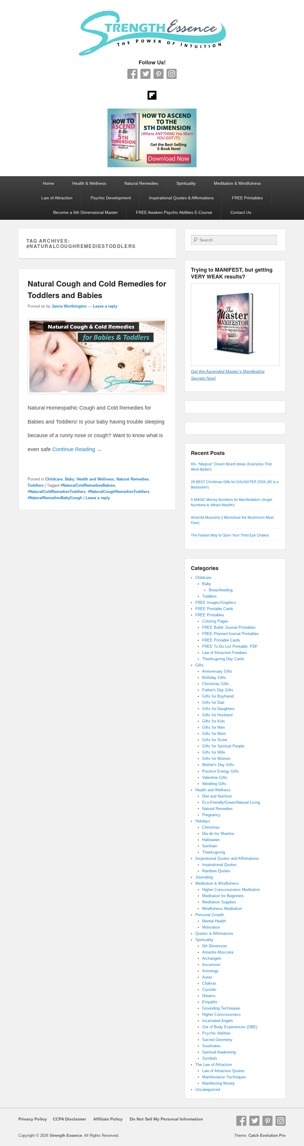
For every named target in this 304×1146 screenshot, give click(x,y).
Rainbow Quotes (216, 871)
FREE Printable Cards (214, 609)
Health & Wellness (89, 183)
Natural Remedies (141, 183)
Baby (69, 479)
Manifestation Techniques (224, 1077)
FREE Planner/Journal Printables (230, 633)
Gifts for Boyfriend (218, 696)
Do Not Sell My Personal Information (163, 1119)
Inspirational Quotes (219, 864)
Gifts (199, 665)
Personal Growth (209, 915)
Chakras (209, 983)
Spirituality (186, 183)
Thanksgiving (213, 852)
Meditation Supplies (219, 902)
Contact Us (240, 212)
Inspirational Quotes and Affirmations (227, 858)
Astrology (210, 971)
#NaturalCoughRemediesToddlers (118, 491)
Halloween (211, 840)
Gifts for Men (213, 727)
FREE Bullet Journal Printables (229, 627)
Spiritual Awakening (219, 1052)
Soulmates (211, 1046)
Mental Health (214, 921)
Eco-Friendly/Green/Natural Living (231, 802)
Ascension (211, 964)
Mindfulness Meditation (222, 908)
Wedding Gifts (214, 783)
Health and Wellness (95, 479)
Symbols (209, 1058)
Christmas (211, 827)
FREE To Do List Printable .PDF (230, 646)
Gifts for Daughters (218, 708)
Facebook (132, 74)
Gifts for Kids (213, 721)
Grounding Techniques (221, 1008)
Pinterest (158, 74)
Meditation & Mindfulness (237, 183)
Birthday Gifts (214, 677)
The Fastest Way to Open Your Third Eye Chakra (230, 534)
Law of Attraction (56, 197)
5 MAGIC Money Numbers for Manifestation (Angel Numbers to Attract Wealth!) (231, 502)
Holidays (202, 821)
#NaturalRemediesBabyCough (55, 498)
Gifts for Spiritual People (223, 746)
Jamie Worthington (69, 306)
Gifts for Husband (217, 715)
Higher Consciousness (221, 1014)
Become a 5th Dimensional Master (85, 212)
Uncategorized (207, 1089)
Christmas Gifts (215, 684)
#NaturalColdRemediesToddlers (57, 491)
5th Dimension (214, 946)
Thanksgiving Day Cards (223, 659)
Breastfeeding (220, 590)
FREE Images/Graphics (215, 602)
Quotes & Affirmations (214, 933)
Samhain (209, 846)
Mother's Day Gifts (218, 765)
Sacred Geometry (217, 1039)
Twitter (145, 74)
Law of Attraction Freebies (224, 652)
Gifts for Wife (213, 752)
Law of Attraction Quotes (223, 1071)
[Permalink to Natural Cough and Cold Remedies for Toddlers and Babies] (97, 396)
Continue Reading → (77, 449)
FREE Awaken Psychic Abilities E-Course (174, 212)
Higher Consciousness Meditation (231, 889)
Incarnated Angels (217, 1020)
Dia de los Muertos (218, 833)
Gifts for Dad (213, 702)
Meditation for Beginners (223, 896)
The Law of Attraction (213, 1064)
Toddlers (36, 485)
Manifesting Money (218, 1083)
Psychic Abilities (216, 1033)
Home (48, 183)
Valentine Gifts (214, 777)
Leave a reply (105, 306)
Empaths (210, 1002)
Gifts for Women (216, 758)
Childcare (54, 479)
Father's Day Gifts (217, 690)
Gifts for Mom (214, 733)
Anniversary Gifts (217, 671)
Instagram (172, 74)
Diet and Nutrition (217, 796)
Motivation (211, 927)
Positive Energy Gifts (220, 771)
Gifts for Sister (214, 740)
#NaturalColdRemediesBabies (88, 485)
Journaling (204, 877)
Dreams (209, 996)
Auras (207, 977)
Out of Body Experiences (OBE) (229, 1027)
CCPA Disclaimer (67, 1119)
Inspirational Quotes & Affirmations (181, 197)
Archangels (211, 958)
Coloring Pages (215, 621)
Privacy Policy (32, 1119)
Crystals (209, 989)
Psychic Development (111, 197)
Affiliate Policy (108, 1119)
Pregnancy (211, 815)
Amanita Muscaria (217, 952)
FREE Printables (247, 197)
